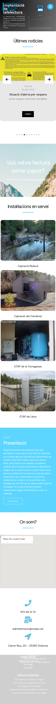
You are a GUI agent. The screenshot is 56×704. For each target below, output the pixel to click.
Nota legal (28, 664)
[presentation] (7, 79)
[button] (17, 134)
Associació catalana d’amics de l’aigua (29, 693)
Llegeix (28, 114)
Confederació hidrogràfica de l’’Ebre (29, 683)
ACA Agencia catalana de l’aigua (29, 679)
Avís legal (28, 668)
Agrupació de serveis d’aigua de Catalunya (29, 689)
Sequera (28, 86)
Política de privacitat (28, 661)
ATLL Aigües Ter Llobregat (29, 686)
